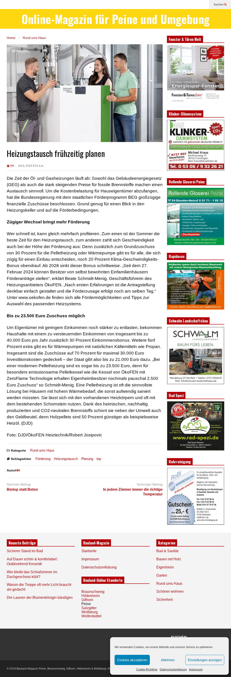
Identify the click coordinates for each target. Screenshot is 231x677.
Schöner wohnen (170, 591)
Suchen (219, 4)
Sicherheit (164, 599)
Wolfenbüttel (91, 616)
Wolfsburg (89, 612)
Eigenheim (165, 567)
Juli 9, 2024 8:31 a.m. (31, 165)
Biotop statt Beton (22, 489)
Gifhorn (87, 600)
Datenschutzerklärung (173, 669)
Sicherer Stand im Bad (25, 551)
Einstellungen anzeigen (205, 660)
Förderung (43, 459)
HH (11, 165)
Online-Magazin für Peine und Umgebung (116, 19)
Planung (87, 459)
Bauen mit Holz (168, 559)
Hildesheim (90, 596)
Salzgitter (89, 608)
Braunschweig (92, 592)
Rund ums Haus (42, 450)
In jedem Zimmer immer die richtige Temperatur (133, 492)
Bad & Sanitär (167, 551)
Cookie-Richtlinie (146, 669)
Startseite (89, 551)
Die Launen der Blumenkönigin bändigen (40, 597)
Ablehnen (168, 660)
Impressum (196, 669)
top (99, 459)
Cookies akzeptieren (132, 660)
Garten (161, 575)
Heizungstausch (66, 459)
